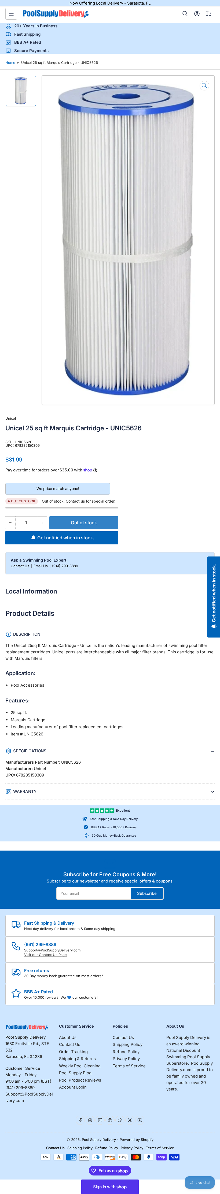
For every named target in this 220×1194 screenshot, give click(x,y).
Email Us (41, 566)
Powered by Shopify (136, 1139)
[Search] (185, 14)
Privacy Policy (126, 1058)
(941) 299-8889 (65, 566)
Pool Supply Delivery (99, 1139)
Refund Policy (126, 1051)
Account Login (73, 1087)
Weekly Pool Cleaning (80, 1065)
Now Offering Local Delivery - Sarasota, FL (110, 3)
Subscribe (147, 893)
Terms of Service (129, 1065)
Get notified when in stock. (65, 537)
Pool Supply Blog (75, 1072)
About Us (67, 1037)
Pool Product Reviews (80, 1080)
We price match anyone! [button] (57, 488)
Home (10, 62)
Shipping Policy (127, 1044)
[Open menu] (11, 14)
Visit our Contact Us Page (45, 955)
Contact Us (20, 566)
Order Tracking (73, 1051)
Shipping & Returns (77, 1058)
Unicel (10, 418)
